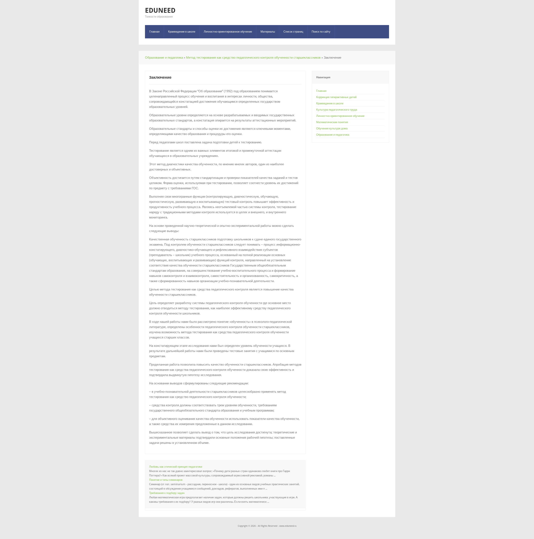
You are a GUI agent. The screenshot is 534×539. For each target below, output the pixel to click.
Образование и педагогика (164, 57)
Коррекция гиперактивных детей (336, 97)
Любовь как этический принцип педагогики (175, 466)
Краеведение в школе (181, 31)
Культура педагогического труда (336, 109)
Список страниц (293, 31)
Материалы (268, 31)
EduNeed (160, 10)
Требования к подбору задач (167, 493)
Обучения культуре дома (332, 128)
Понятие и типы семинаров (166, 479)
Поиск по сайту (321, 31)
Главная (154, 31)
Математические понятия (332, 122)
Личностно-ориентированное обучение (228, 31)
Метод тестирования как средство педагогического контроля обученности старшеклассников (253, 57)
